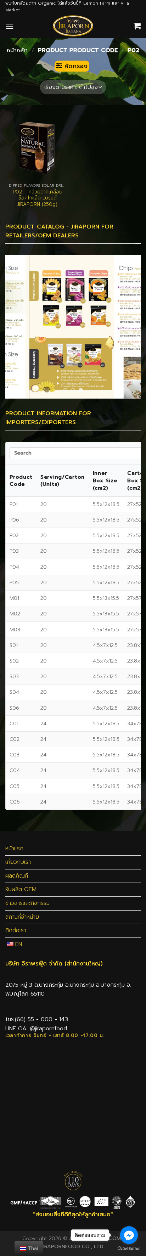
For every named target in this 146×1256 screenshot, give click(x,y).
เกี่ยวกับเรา (18, 862)
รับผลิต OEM (20, 889)
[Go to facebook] (129, 1235)
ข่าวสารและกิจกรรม (27, 903)
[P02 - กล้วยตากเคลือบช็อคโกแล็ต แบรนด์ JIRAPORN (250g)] (37, 148)
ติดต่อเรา (15, 930)
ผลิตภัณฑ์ (16, 876)
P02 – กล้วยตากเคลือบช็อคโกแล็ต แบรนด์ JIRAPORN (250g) (37, 198)
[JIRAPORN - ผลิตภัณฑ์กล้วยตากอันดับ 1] (73, 25)
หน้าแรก (14, 848)
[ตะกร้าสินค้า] (137, 26)
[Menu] (9, 26)
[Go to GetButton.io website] (129, 1248)
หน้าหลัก (17, 50)
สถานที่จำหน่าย (22, 917)
